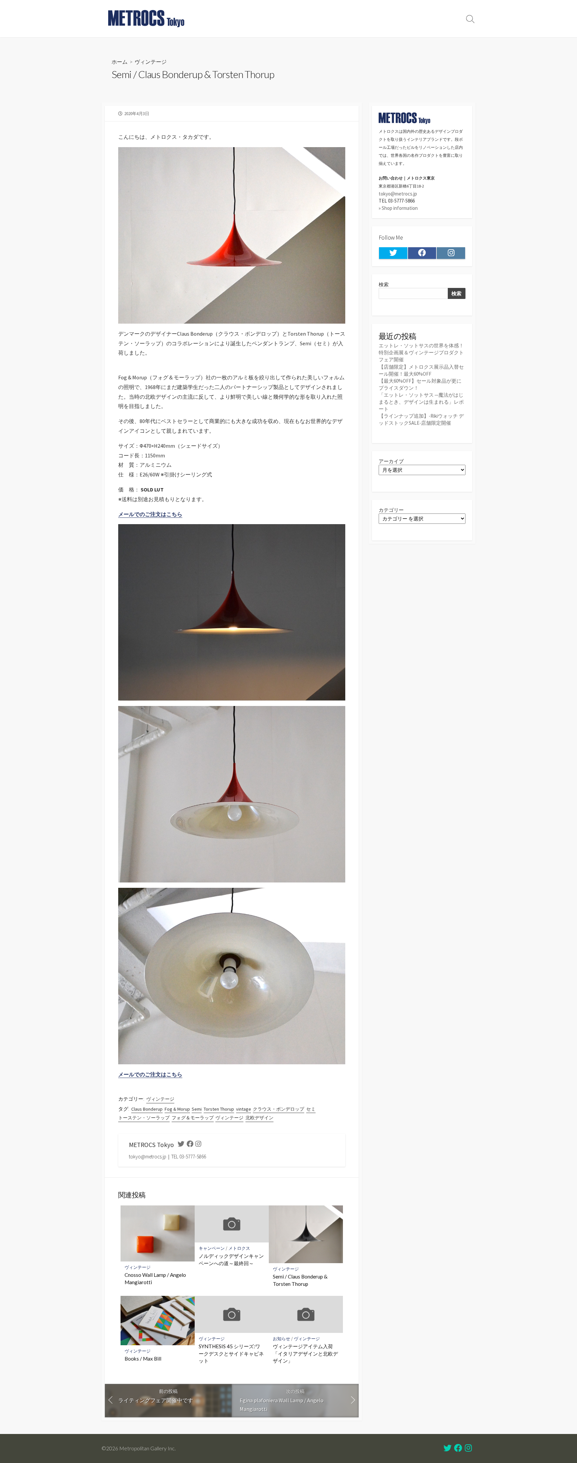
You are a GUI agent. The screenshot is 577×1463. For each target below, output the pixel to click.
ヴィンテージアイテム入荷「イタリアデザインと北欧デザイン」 (305, 1353)
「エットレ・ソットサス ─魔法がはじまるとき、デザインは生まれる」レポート (421, 402)
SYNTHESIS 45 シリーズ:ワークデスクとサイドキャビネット (231, 1353)
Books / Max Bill (143, 1359)
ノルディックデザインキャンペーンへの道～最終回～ (231, 1259)
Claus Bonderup (147, 1109)
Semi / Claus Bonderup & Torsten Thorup (300, 1280)
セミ (311, 1109)
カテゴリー (391, 510)
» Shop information (398, 208)
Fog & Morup (177, 1109)
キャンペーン (212, 1248)
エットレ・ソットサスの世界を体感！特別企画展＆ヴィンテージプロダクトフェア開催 (421, 352)
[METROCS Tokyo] (146, 18)
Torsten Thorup (219, 1109)
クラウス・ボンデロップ (278, 1109)
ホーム (120, 61)
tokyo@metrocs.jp (398, 194)
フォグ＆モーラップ (193, 1118)
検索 (384, 284)
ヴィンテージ (151, 61)
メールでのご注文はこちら (150, 514)
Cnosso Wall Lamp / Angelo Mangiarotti (155, 1278)
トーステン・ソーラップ (144, 1118)
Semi (197, 1109)
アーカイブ (391, 461)
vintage (243, 1109)
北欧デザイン (259, 1118)
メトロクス (239, 1248)
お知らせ (281, 1339)
